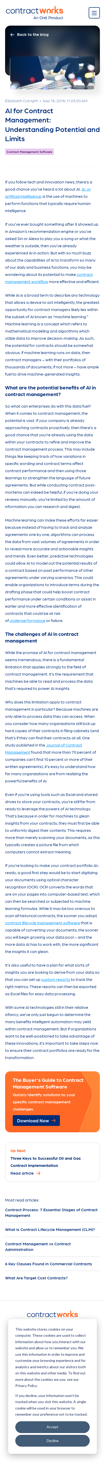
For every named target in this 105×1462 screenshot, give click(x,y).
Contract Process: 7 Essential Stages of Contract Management (51, 1212)
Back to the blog (33, 34)
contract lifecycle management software (42, 922)
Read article (22, 1172)
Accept (52, 1427)
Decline (53, 1440)
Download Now (33, 1120)
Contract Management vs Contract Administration (38, 1246)
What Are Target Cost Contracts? (36, 1277)
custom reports (55, 979)
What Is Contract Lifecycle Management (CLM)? (50, 1229)
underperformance (27, 620)
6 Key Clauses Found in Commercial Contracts (48, 1263)
